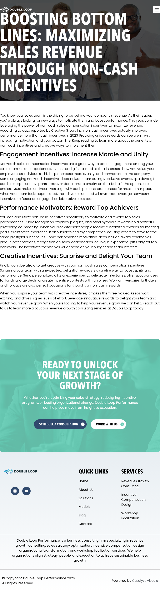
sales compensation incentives (119, 265)
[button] (156, 9)
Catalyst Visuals (145, 580)
